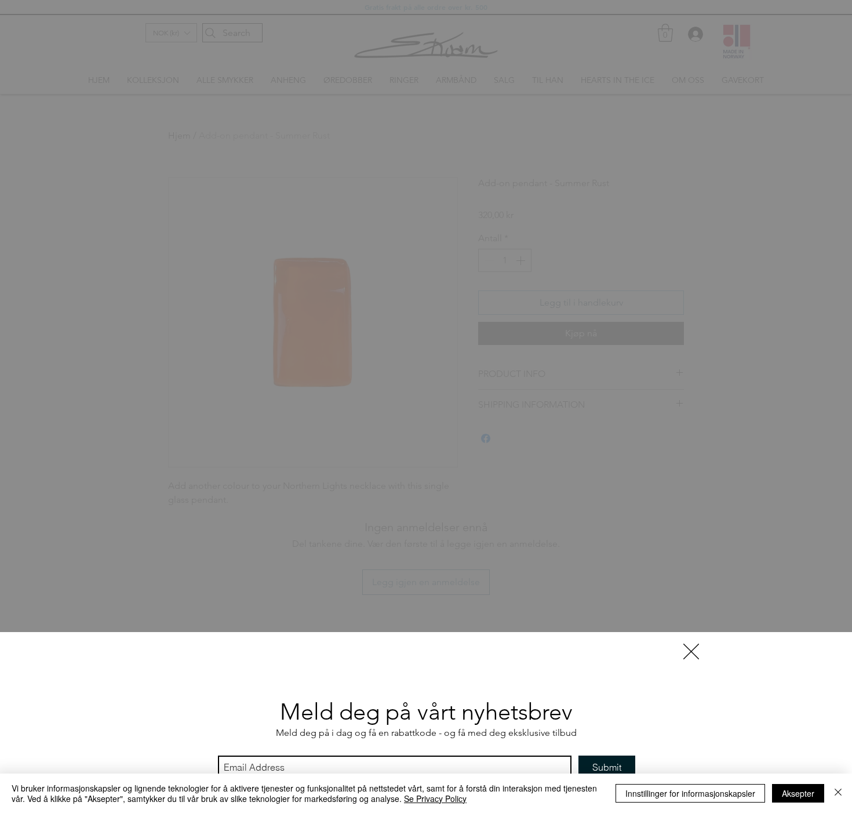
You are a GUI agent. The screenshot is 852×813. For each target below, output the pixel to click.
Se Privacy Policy (435, 798)
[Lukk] (838, 793)
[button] (691, 651)
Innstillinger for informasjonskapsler (690, 793)
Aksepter (798, 793)
